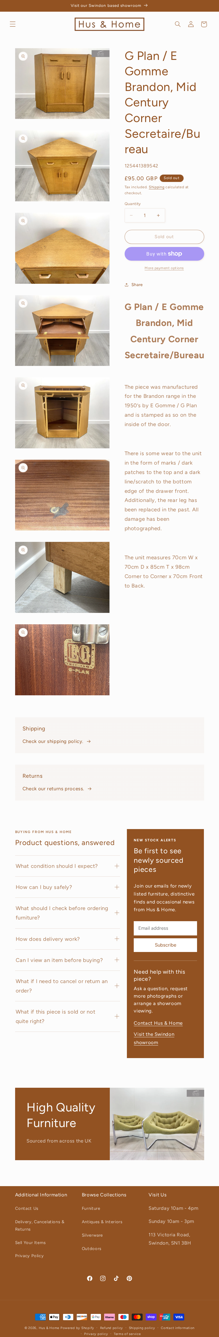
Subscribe (165, 945)
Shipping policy (142, 1328)
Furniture (91, 1208)
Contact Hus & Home (158, 1023)
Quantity (133, 203)
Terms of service (127, 1334)
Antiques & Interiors (102, 1221)
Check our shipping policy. (53, 741)
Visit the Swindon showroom (154, 1038)
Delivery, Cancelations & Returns (39, 1225)
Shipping (157, 187)
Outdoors (92, 1248)
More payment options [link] (164, 268)
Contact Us (26, 1208)
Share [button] (137, 284)
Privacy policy (96, 1334)
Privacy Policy (29, 1255)
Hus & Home (49, 1328)
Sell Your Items (30, 1242)
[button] (12, 24)
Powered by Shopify (77, 1328)
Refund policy (111, 1328)
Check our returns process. (53, 788)
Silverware (92, 1235)
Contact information (177, 1328)
